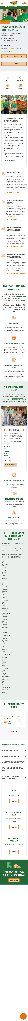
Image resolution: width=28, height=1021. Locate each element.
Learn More (14, 801)
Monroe (4, 653)
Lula (3, 646)
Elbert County (5, 604)
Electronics (7, 448)
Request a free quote (16, 56)
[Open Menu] (2, 3)
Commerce (4, 592)
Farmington (5, 608)
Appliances (7, 446)
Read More (14, 731)
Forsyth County (6, 615)
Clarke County (5, 588)
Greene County (6, 622)
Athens (4, 566)
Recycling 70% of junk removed (14, 480)
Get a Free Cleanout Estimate (15, 247)
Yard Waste (8, 460)
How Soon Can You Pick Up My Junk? (12, 769)
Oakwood (4, 664)
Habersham (5, 624)
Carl (3, 583)
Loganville (4, 645)
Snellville (4, 673)
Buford (4, 580)
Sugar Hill (4, 678)
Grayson (4, 621)
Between (4, 572)
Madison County (6, 648)
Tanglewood (5, 683)
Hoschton (4, 632)
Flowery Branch (6, 613)
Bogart (4, 575)
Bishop (3, 574)
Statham (4, 675)
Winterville (4, 694)
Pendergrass (5, 665)
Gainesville (4, 616)
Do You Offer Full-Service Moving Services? (11, 777)
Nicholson (4, 660)
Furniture (7, 451)
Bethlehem (4, 570)
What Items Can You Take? (11, 756)
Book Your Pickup (11, 220)
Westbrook (4, 690)
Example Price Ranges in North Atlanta (14, 366)
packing (11, 401)
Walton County (6, 687)
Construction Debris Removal (15, 274)
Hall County (5, 626)
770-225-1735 (24, 3)
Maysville (4, 651)
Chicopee (4, 586)
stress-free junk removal (17, 398)
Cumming (4, 596)
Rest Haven (5, 667)
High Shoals (5, 627)
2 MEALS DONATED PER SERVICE (14, 499)
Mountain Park (5, 656)
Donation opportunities (14, 517)
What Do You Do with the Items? (13, 762)
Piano (6, 453)
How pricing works (14, 323)
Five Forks (4, 610)
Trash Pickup (8, 458)
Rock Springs (5, 668)
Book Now (22, 6)
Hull (3, 634)
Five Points (5, 611)
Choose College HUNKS (13, 193)
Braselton (4, 578)
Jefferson (4, 638)
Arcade (4, 562)
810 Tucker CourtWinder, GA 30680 (6, 544)
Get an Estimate (14, 880)
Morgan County (6, 654)
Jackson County (6, 635)
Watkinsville (5, 689)
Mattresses (7, 455)
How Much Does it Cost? (10, 750)
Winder (4, 692)
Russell (3, 670)
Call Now (15, 64)
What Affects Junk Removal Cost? (14, 343)
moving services (5, 399)
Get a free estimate (10, 161)
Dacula (3, 597)
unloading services (20, 401)
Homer (4, 630)
